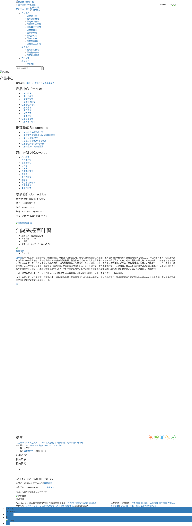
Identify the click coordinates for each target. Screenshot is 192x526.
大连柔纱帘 (26, 159)
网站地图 (124, 505)
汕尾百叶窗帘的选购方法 (32, 132)
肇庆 (138, 503)
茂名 (134, 503)
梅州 (147, 503)
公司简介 (36, 10)
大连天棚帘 (26, 185)
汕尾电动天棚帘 (34, 27)
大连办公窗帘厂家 (66, 505)
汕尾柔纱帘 (32, 38)
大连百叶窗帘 (27, 171)
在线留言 (25, 58)
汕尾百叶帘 (32, 15)
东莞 (170, 503)
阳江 (161, 503)
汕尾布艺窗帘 (33, 21)
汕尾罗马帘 (32, 32)
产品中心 (25, 13)
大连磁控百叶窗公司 (74, 442)
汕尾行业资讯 (33, 52)
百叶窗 (19, 257)
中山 (174, 503)
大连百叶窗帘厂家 (33, 505)
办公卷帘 (25, 157)
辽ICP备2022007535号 (77, 503)
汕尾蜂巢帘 (32, 29)
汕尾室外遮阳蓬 (34, 24)
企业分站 (115, 505)
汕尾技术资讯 (33, 55)
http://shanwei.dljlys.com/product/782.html (44, 445)
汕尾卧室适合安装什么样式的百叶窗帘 (38, 135)
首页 (34, 4)
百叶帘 (24, 165)
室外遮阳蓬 (26, 176)
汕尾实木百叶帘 (34, 43)
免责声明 (153, 505)
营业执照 (145, 505)
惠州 (143, 503)
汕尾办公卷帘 (33, 18)
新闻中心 (25, 46)
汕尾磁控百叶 (33, 41)
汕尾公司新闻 (33, 49)
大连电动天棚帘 (28, 182)
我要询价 (20, 250)
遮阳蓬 (24, 174)
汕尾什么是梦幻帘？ (30, 137)
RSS (132, 505)
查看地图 (51, 487)
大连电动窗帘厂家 (50, 505)
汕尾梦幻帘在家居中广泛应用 (34, 140)
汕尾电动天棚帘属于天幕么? (34, 143)
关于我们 (36, 7)
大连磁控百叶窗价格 (38, 442)
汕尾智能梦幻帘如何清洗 (32, 146)
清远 (165, 503)
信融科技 (92, 503)
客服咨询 (48, 483)
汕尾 (152, 503)
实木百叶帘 (26, 188)
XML (138, 505)
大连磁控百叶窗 (23, 442)
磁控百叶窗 (26, 162)
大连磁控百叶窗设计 (56, 442)
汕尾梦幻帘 (32, 35)
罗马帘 (24, 168)
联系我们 (25, 60)
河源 (156, 503)
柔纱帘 (24, 179)
